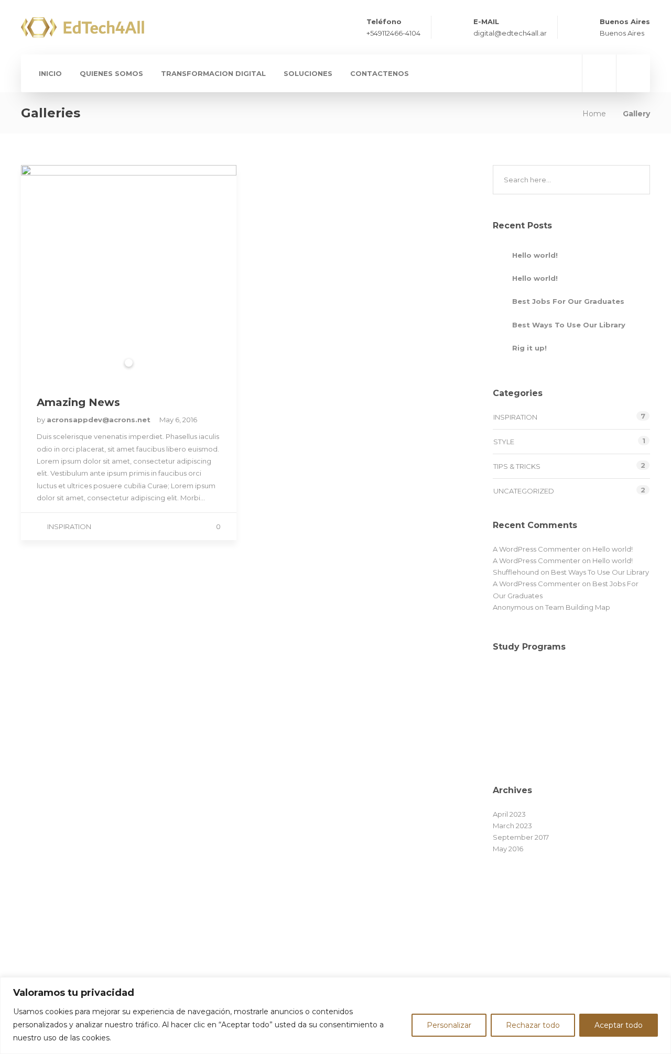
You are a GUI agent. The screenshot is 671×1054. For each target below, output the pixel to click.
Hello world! (535, 255)
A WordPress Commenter (536, 549)
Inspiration (69, 526)
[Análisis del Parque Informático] (515, 687)
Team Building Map (577, 607)
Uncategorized (523, 491)
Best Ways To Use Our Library (568, 325)
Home (594, 113)
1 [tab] (129, 363)
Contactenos (379, 73)
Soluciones (308, 73)
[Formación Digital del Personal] (567, 687)
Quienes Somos (111, 73)
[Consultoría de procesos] (567, 739)
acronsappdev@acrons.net (100, 419)
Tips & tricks (516, 466)
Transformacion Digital (213, 73)
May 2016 (508, 848)
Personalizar (449, 1025)
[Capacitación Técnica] (515, 739)
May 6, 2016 (178, 419)
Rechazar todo (533, 1025)
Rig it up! (529, 348)
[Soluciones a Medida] (620, 739)
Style (503, 441)
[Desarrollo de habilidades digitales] (620, 687)
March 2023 (512, 825)
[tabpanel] (128, 272)
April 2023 (509, 814)
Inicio (50, 73)
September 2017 (521, 837)
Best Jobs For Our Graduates (568, 301)
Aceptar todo (618, 1025)
